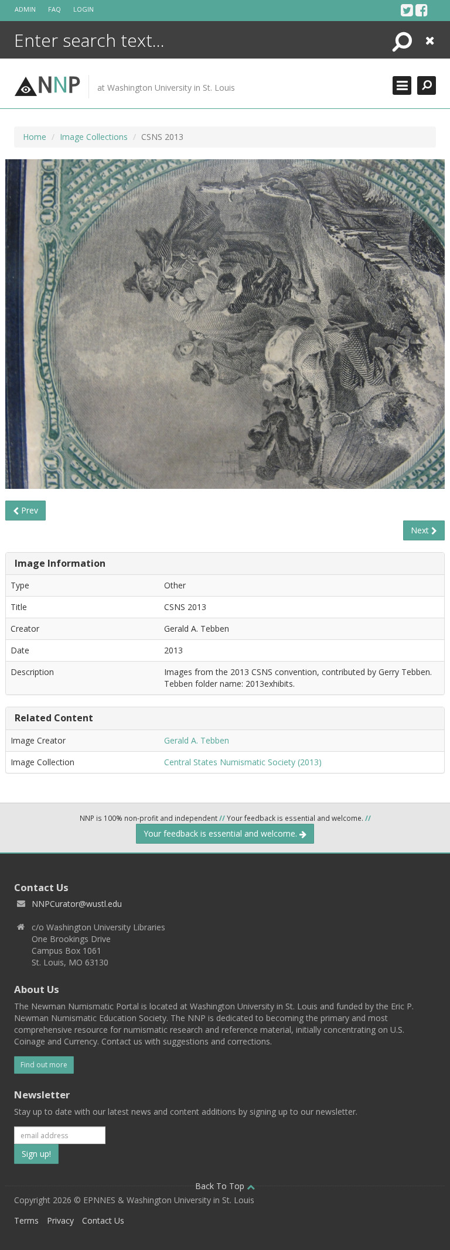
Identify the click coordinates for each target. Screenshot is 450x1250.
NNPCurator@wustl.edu (77, 903)
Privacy (60, 1220)
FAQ (54, 9)
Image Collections (94, 136)
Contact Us (103, 1220)
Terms (26, 1220)
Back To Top (221, 1185)
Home (34, 136)
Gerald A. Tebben (196, 740)
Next (421, 530)
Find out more (44, 1065)
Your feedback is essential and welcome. (221, 833)
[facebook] (421, 10)
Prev (28, 510)
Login (83, 9)
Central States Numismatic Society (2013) (243, 762)
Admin (25, 9)
